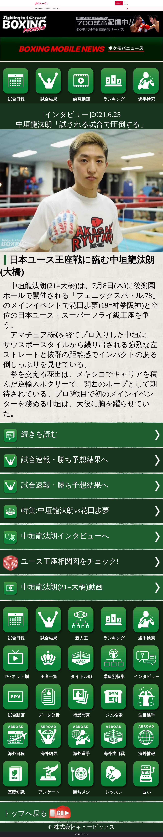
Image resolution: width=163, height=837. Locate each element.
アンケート (49, 792)
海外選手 (81, 753)
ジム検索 (114, 715)
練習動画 (81, 99)
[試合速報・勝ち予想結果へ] (81, 470)
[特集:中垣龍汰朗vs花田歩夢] (81, 521)
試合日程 (16, 99)
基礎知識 (16, 792)
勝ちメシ (81, 792)
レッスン (114, 792)
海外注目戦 (114, 753)
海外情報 (146, 753)
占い (146, 792)
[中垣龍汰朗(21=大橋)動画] (81, 597)
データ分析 (49, 715)
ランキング (114, 99)
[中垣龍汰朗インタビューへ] (81, 546)
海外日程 (16, 753)
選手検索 (146, 99)
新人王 (81, 638)
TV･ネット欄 (16, 676)
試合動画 (16, 715)
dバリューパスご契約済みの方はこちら (47, 8)
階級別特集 (114, 676)
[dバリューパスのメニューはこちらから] (126, 3)
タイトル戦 (81, 676)
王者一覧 (48, 676)
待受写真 (81, 715)
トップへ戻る (26, 813)
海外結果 (48, 753)
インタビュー (147, 676)
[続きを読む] (81, 445)
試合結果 (48, 99)
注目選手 (146, 715)
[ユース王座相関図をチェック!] (81, 572)
